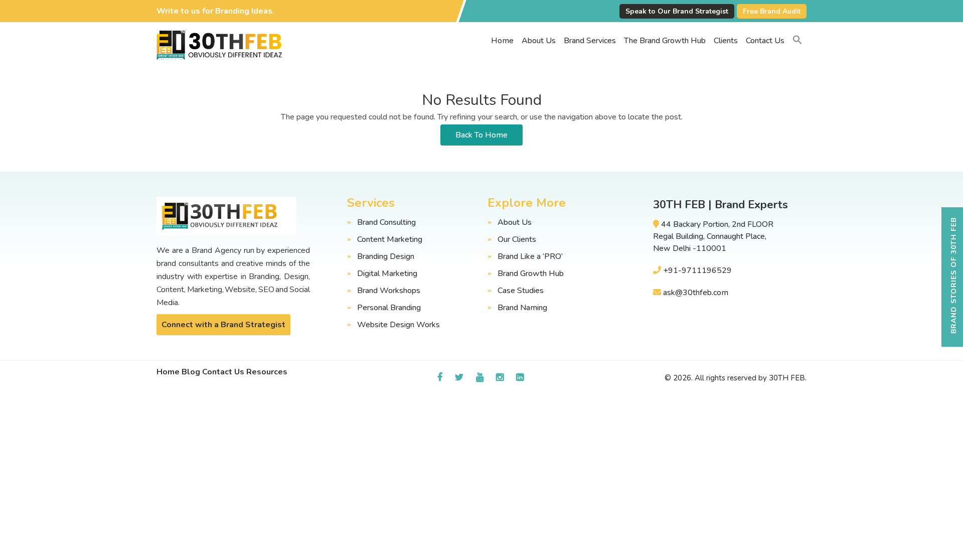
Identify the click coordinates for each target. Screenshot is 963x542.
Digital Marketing (387, 273)
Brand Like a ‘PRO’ (530, 256)
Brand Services (590, 40)
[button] (797, 41)
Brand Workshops (388, 290)
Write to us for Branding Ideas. (215, 11)
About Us (539, 40)
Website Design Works (398, 324)
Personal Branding (389, 307)
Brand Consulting (386, 222)
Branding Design (385, 256)
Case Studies (521, 290)
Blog (191, 371)
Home (502, 40)
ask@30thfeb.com (695, 292)
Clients (726, 40)
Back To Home (481, 135)
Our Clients (517, 239)
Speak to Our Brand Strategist (676, 11)
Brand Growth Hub (531, 273)
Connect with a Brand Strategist (223, 324)
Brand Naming (522, 307)
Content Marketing (389, 239)
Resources (266, 371)
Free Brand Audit (771, 11)
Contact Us (765, 40)
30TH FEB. (788, 378)
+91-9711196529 (697, 270)
